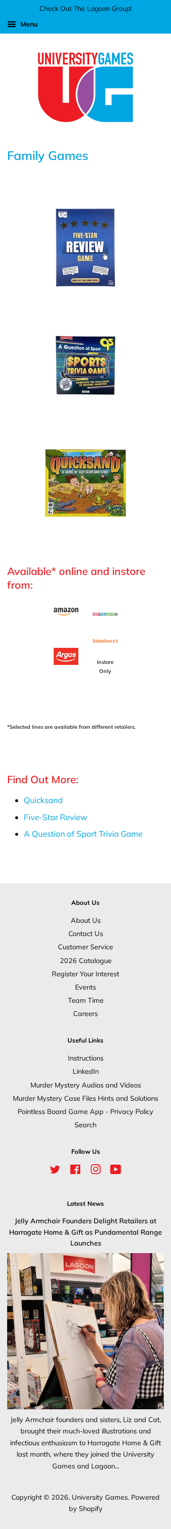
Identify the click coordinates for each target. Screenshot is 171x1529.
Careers (85, 1013)
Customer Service (85, 946)
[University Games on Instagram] (95, 1171)
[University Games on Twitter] (55, 1171)
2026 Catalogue (86, 960)
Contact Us (85, 933)
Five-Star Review (55, 817)
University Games (100, 1497)
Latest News (85, 1203)
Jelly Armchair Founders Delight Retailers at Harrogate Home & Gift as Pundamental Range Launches (85, 1231)
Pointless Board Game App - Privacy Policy (85, 1111)
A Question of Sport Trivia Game (83, 834)
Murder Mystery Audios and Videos (85, 1084)
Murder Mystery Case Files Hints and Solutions (85, 1098)
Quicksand (43, 800)
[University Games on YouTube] (115, 1171)
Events (85, 986)
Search (85, 1124)
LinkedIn (86, 1071)
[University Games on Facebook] (75, 1171)
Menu (28, 24)
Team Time (86, 1000)
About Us (86, 920)
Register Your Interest (85, 973)
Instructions (86, 1057)
